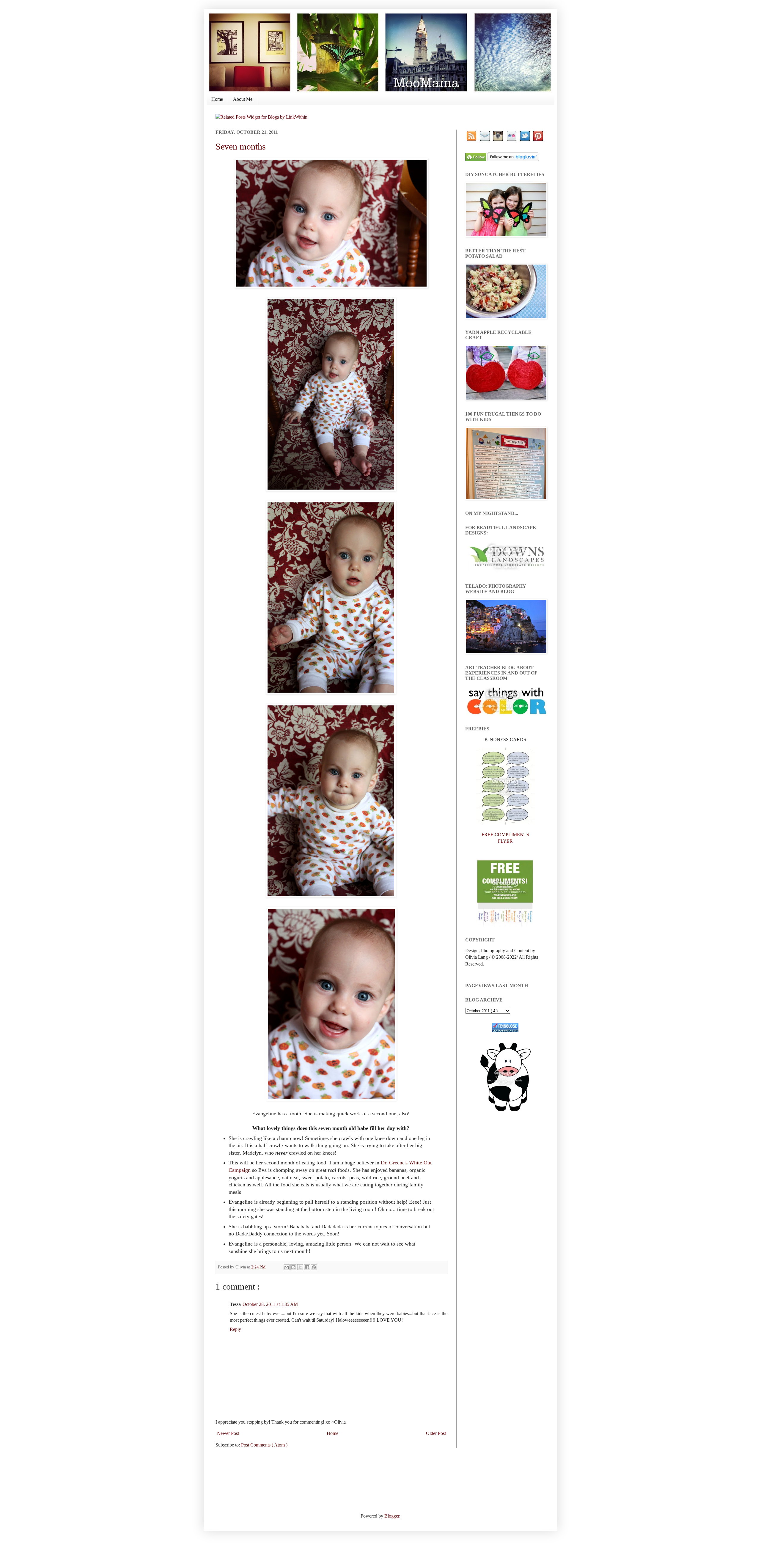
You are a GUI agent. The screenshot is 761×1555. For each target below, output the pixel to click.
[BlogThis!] (293, 1267)
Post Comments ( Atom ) (264, 1444)
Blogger (391, 1515)
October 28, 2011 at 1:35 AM (270, 1304)
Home (217, 99)
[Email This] (287, 1267)
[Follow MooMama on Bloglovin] (513, 159)
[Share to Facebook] (307, 1267)
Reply (235, 1329)
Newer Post (228, 1433)
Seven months (241, 146)
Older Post (436, 1433)
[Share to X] (300, 1267)
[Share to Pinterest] (314, 1267)
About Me (242, 99)
